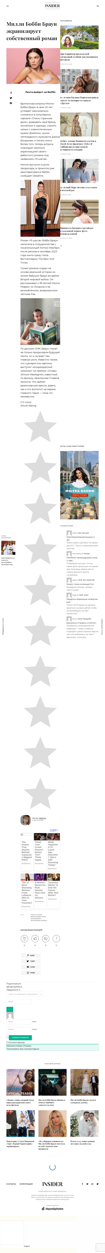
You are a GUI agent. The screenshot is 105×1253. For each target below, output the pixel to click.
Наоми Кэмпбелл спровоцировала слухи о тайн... (82, 557)
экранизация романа (38, 920)
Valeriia (42, 818)
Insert (27, 1246)
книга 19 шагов (36, 914)
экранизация (35, 918)
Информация (26, 1184)
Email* (34, 1029)
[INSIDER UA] (52, 6)
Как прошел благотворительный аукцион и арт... (81, 536)
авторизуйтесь (14, 987)
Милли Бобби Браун (38, 916)
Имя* (34, 1022)
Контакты (11, 1184)
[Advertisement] (79, 345)
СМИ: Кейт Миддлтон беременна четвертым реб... (82, 598)
